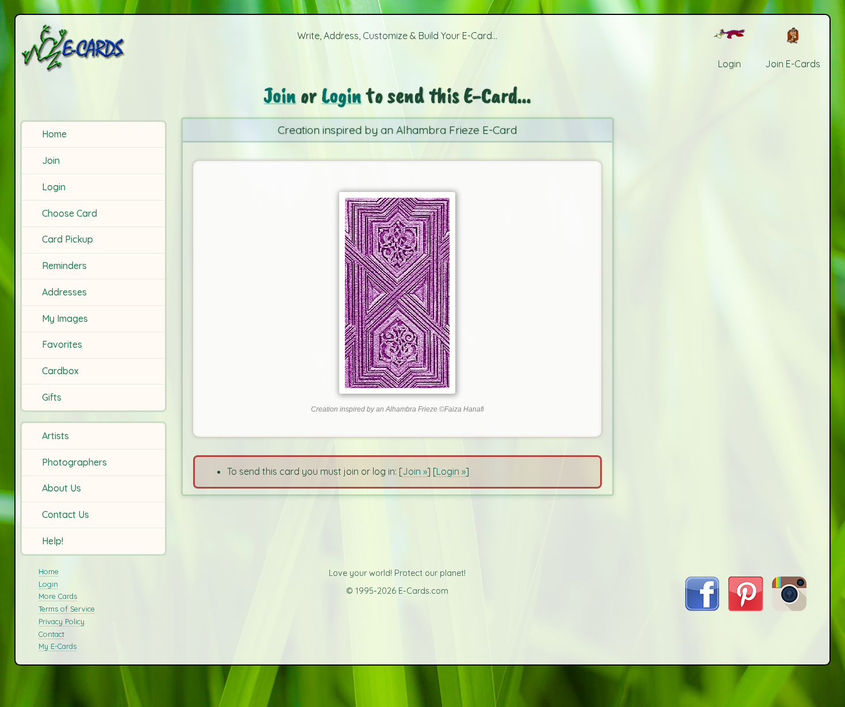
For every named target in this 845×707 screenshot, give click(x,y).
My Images (65, 318)
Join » (414, 471)
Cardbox (60, 370)
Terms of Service (67, 608)
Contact (51, 634)
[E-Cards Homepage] (92, 48)
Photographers (74, 462)
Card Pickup (67, 239)
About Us (61, 488)
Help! (52, 541)
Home (54, 134)
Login (54, 187)
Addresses (64, 292)
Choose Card (69, 213)
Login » (451, 471)
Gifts (52, 397)
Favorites (62, 344)
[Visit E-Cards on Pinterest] (745, 607)
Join (51, 160)
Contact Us (65, 514)
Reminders (64, 265)
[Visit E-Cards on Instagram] (789, 607)
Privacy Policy (61, 621)
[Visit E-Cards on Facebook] (702, 607)
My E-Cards (57, 646)
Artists (55, 435)
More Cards (58, 596)
